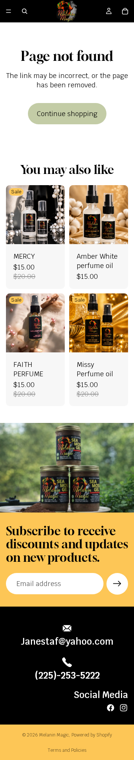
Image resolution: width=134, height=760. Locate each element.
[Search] (24, 11)
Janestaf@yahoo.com (67, 641)
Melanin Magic (54, 735)
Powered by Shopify (91, 735)
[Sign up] (117, 584)
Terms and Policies (67, 750)
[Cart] (125, 11)
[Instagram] (123, 707)
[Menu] (8, 11)
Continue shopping (67, 113)
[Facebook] (110, 707)
